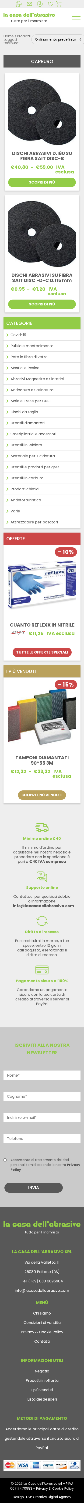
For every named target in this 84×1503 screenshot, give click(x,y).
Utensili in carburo (26, 478)
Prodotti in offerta (42, 1380)
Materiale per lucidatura (32, 456)
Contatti (42, 1341)
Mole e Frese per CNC (30, 401)
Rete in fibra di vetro (29, 357)
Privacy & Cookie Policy (42, 1332)
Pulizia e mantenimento (31, 346)
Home (9, 36)
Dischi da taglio (24, 412)
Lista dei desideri (42, 1399)
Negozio (42, 1371)
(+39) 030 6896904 (45, 1281)
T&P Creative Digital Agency (48, 1497)
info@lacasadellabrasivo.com (42, 1290)
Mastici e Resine (24, 368)
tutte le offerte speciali (42, 652)
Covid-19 (18, 335)
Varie (15, 511)
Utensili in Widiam (26, 445)
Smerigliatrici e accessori (33, 434)
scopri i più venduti (42, 795)
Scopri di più (42, 182)
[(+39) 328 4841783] (19, 4)
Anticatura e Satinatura (31, 390)
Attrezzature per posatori (34, 522)
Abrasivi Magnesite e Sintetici (37, 379)
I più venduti (42, 1390)
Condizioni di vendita (42, 1322)
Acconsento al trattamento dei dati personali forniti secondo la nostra (45, 1164)
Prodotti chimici (24, 489)
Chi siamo (42, 1313)
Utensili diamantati (27, 423)
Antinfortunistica (25, 500)
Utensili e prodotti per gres (35, 467)
